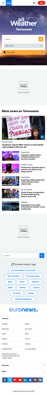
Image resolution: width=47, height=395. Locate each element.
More (4, 371)
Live (41, 3)
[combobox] (23, 39)
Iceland (36, 287)
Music (22, 282)
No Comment (7, 142)
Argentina (25, 152)
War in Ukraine (13, 276)
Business (5, 329)
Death (10, 287)
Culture (5, 344)
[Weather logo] (23, 22)
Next (27, 334)
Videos (27, 344)
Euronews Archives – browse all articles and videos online (11, 356)
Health (4, 339)
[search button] (40, 39)
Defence (23, 287)
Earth (4, 334)
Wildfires (35, 282)
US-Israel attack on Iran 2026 (23, 270)
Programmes (7, 349)
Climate (24, 202)
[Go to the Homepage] (9, 3)
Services (5, 365)
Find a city (9, 46)
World (27, 324)
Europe (4, 324)
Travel (27, 339)
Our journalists (30, 349)
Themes (5, 318)
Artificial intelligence (23, 299)
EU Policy (17, 293)
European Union (33, 276)
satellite (31, 293)
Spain (10, 282)
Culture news (27, 165)
